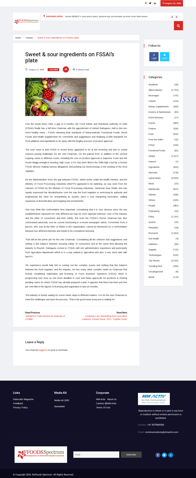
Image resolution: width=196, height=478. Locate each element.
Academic (153, 84)
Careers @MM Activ (106, 403)
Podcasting (154, 211)
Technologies (155, 255)
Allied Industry (155, 90)
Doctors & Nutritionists (160, 112)
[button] (172, 17)
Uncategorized (156, 271)
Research (153, 233)
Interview (153, 172)
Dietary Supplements (159, 106)
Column (29, 38)
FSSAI (152, 145)
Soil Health (154, 238)
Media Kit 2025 (61, 400)
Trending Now (155, 266)
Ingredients (154, 167)
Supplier (152, 249)
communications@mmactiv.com (161, 432)
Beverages (154, 95)
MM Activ (101, 399)
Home (18, 38)
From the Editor (156, 139)
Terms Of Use (103, 407)
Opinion (152, 194)
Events (152, 123)
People (152, 205)
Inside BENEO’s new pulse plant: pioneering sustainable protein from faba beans (106, 16)
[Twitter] (164, 455)
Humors (152, 161)
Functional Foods (157, 150)
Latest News (155, 178)
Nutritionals (154, 189)
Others (152, 200)
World (151, 277)
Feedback (18, 403)
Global (152, 156)
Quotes (152, 222)
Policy (151, 216)
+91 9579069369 (155, 424)
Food (151, 134)
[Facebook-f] (157, 455)
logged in (43, 350)
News (151, 183)
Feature (152, 128)
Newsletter (59, 406)
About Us (112, 399)
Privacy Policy (20, 407)
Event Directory (156, 117)
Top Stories (154, 260)
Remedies (153, 227)
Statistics (153, 244)
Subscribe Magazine (23, 399)
